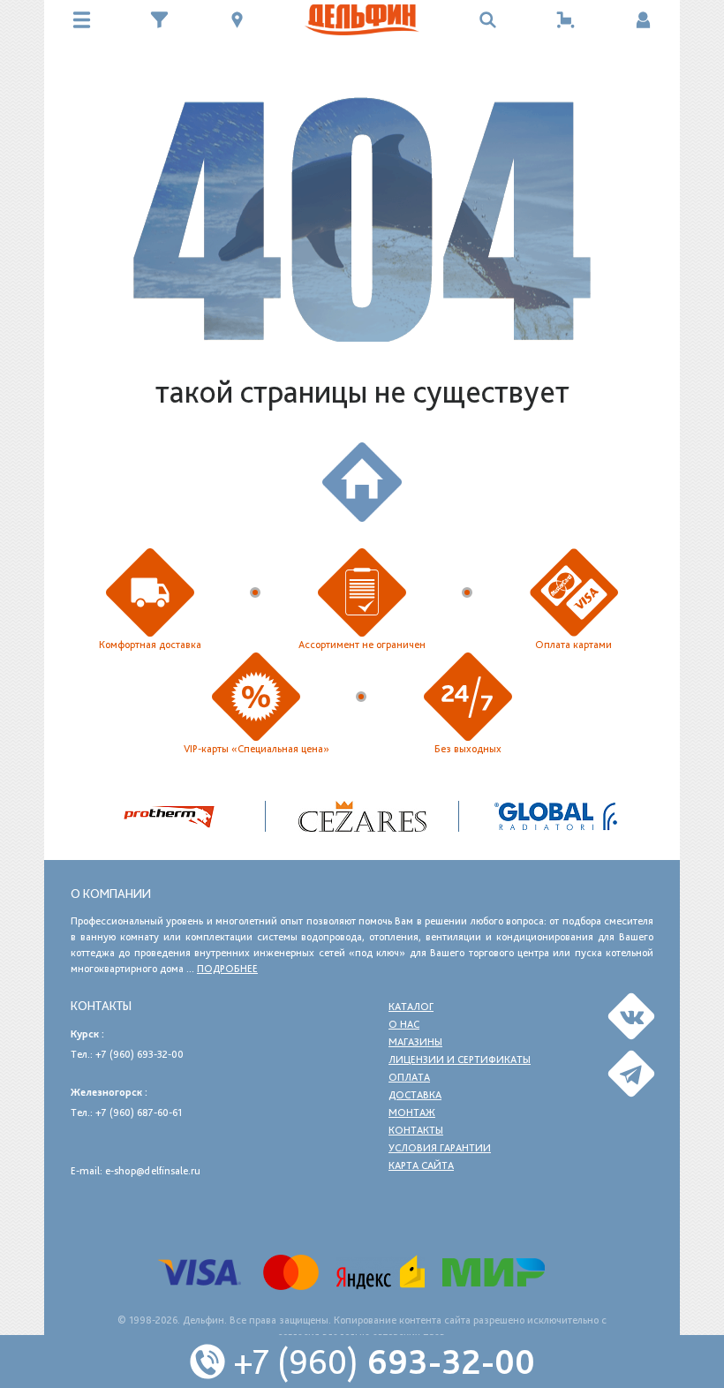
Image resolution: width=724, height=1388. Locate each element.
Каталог (411, 1006)
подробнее (227, 968)
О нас (403, 1024)
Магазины (415, 1042)
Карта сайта (421, 1165)
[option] (362, 816)
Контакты (415, 1130)
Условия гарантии (439, 1148)
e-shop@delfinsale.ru (152, 1171)
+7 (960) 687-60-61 (138, 1112)
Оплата (409, 1077)
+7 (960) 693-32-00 (139, 1054)
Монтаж (411, 1112)
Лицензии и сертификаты (459, 1059)
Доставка (414, 1095)
